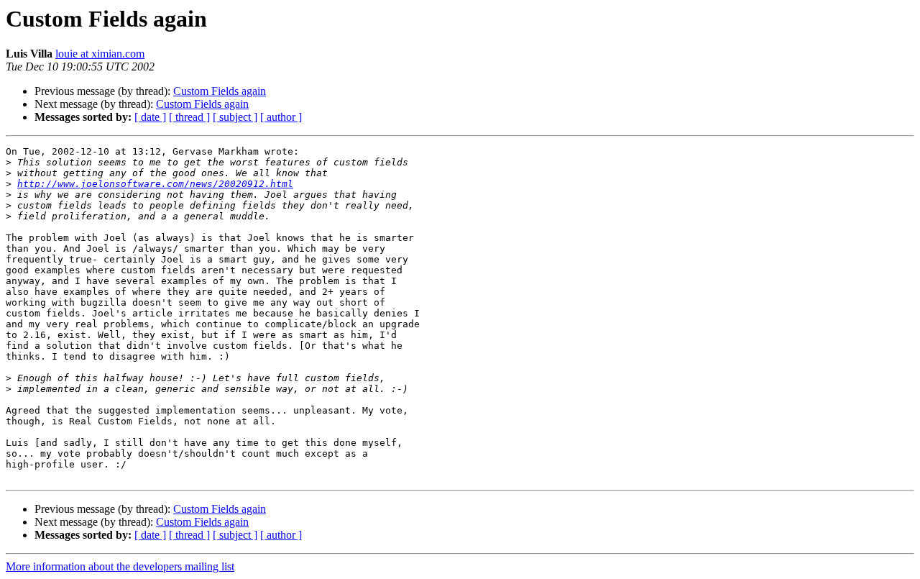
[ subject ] (235, 117)
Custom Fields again (219, 91)
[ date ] (150, 117)
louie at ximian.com (99, 53)
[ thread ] (189, 117)
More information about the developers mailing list (120, 566)
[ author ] (281, 117)
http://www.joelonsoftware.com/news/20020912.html (155, 183)
